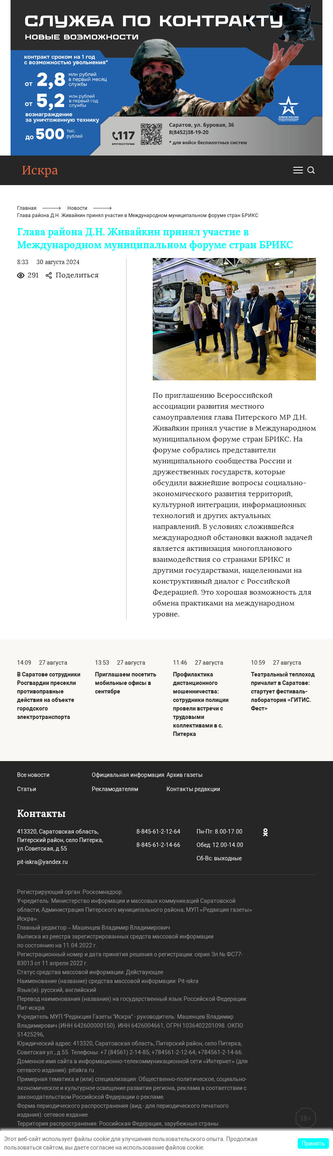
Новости (77, 208)
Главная (27, 208)
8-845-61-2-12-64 (158, 831)
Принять (313, 1143)
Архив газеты (184, 775)
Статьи (26, 789)
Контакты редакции (193, 789)
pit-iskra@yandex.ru (42, 862)
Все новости (33, 775)
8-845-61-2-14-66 (158, 845)
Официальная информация (128, 775)
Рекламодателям (115, 789)
